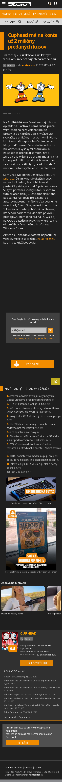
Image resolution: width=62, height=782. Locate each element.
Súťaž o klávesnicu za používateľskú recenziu (31, 503)
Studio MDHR (44, 645)
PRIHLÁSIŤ (22, 742)
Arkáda (28, 648)
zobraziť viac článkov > (19, 471)
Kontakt (38, 767)
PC (5, 65)
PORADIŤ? (48, 21)
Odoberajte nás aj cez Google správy (34, 338)
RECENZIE (17, 13)
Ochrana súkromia (13, 767)
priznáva (9, 178)
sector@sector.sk (34, 774)
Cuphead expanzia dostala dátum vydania (25, 694)
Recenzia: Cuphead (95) (16, 676)
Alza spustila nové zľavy (25, 432)
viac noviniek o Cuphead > (16, 717)
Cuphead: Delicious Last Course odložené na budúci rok (32, 698)
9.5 (12, 648)
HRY (34, 13)
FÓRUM (52, 13)
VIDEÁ (27, 13)
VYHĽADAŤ (11, 21)
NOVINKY (6, 13)
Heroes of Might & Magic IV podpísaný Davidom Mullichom (31, 572)
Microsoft (31, 645)
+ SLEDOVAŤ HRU (36, 663)
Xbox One (11, 65)
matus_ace (28, 65)
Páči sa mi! (32, 364)
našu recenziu (46, 239)
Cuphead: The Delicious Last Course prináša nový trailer (32, 687)
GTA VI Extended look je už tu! (29, 403)
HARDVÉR (42, 13)
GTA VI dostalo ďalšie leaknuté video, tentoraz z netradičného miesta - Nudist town (33, 447)
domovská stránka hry (37, 651)
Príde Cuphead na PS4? (16, 712)
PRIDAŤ (30, 21)
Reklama (28, 767)
